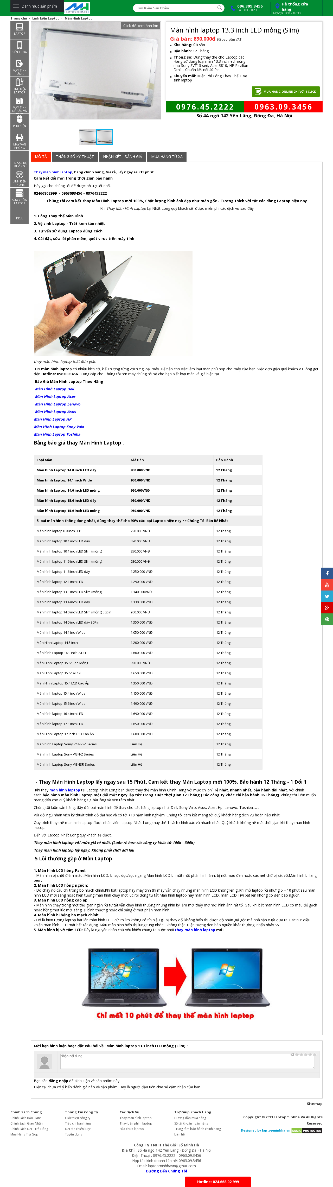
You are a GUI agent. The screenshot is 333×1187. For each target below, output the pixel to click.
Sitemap (315, 1103)
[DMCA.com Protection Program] (307, 1130)
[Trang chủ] (93, 8)
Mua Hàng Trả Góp (24, 1134)
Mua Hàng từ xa (167, 156)
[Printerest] (327, 619)
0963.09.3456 (283, 107)
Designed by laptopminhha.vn (265, 1130)
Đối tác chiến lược (78, 1129)
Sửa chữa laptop (132, 1129)
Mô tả (41, 156)
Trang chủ (18, 18)
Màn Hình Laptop (79, 18)
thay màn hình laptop (195, 929)
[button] (140, 25)
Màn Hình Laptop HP (52, 419)
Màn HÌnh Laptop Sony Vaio (59, 426)
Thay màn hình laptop (53, 172)
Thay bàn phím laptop (136, 1123)
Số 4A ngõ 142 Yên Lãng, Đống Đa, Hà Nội (244, 115)
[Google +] (327, 607)
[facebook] (327, 573)
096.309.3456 (250, 7)
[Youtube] (327, 585)
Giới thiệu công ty (77, 1118)
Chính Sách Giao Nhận (26, 1123)
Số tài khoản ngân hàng (191, 1123)
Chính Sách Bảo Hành (26, 1118)
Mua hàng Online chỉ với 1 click (290, 91)
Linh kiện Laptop (46, 18)
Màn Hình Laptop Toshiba (57, 434)
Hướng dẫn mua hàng (190, 1118)
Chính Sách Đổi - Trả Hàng (29, 1129)
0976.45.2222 (205, 107)
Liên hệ (179, 1134)
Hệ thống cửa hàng (290, 8)
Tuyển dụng (73, 1134)
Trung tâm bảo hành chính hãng (197, 1129)
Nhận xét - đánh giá (122, 156)
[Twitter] (327, 596)
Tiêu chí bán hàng (78, 1123)
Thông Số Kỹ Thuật (75, 156)
